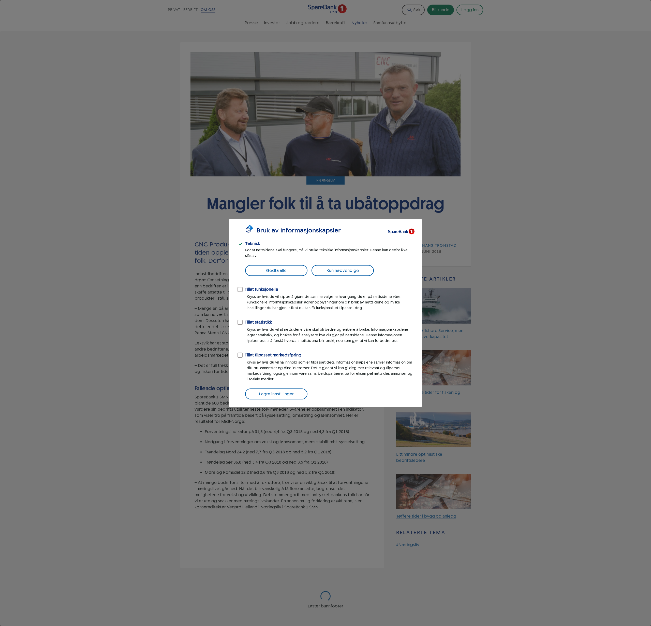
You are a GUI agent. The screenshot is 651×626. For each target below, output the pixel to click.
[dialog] (325, 313)
